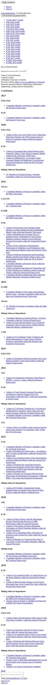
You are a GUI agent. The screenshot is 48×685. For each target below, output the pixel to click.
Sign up (9, 9)
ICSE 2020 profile (13, 45)
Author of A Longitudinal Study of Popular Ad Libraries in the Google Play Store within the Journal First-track (26, 535)
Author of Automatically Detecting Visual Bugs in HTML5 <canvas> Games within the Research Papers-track (25, 380)
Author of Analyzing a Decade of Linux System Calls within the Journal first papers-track (25, 631)
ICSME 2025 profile (14, 63)
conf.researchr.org (8, 13)
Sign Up (4, 683)
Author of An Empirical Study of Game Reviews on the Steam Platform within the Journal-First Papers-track (26, 577)
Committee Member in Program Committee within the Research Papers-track (25, 107)
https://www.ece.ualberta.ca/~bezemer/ (30, 82)
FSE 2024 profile (12, 36)
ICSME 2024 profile (14, 60)
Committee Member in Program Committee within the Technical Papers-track (25, 416)
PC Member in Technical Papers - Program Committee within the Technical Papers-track (23, 175)
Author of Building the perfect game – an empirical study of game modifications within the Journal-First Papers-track (26, 453)
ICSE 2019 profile (13, 42)
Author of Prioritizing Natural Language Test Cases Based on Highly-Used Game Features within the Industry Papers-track (26, 360)
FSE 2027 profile (12, 40)
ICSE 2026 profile (13, 56)
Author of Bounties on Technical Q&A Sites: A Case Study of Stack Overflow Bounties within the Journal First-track (25, 541)
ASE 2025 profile (13, 27)
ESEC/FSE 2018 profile (15, 31)
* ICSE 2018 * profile (14, 20)
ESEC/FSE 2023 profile (15, 33)
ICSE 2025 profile (13, 54)
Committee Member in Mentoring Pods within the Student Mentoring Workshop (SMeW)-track (25, 276)
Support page (5, 681)
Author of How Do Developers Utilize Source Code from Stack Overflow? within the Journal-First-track (26, 619)
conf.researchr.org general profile (13, 16)
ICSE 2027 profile (13, 58)
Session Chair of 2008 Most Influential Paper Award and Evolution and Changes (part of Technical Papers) (26, 662)
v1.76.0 (24, 678)
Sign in (8, 7)
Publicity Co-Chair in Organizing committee (23, 667)
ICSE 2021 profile (13, 47)
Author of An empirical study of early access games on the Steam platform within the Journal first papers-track (26, 636)
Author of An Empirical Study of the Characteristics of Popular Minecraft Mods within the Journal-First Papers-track (26, 460)
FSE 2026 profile (12, 38)
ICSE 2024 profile (13, 51)
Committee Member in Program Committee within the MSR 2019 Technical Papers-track (25, 597)
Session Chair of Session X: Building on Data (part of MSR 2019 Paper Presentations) (26, 602)
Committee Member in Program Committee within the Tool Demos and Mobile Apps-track (25, 555)
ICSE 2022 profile (13, 49)
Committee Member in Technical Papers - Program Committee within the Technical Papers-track (26, 319)
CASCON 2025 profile (15, 29)
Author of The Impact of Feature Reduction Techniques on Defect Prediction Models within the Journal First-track (26, 528)
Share (3, 671)
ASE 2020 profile (13, 22)
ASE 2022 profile (13, 24)
